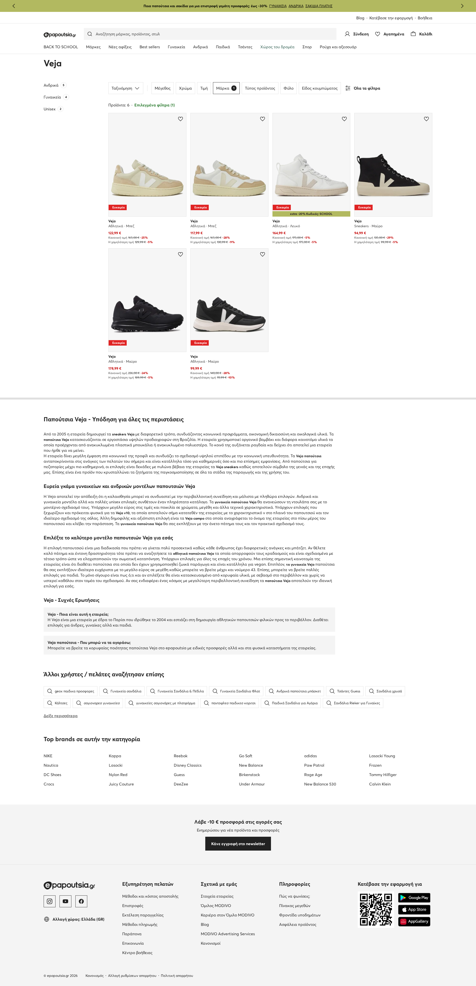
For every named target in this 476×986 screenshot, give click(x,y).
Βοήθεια (425, 17)
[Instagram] (50, 901)
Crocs (49, 784)
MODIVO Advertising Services (228, 933)
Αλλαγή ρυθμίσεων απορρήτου (132, 975)
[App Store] (414, 910)
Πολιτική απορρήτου (177, 975)
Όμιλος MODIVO (216, 905)
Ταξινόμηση (122, 88)
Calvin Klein (380, 784)
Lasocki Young (382, 755)
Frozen (375, 765)
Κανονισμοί (210, 943)
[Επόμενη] (462, 6)
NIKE (48, 755)
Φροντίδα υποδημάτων (300, 914)
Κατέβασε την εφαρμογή (391, 17)
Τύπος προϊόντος (260, 88)
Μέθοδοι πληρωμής (139, 924)
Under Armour (252, 784)
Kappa (115, 755)
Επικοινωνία (133, 943)
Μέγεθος (163, 88)
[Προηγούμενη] (14, 6)
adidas (310, 755)
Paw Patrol (314, 765)
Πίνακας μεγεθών (294, 905)
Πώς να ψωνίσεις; (294, 896)
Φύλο (289, 88)
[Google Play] (414, 898)
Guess (179, 774)
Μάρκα (225, 88)
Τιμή (204, 88)
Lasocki (115, 765)
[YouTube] (65, 901)
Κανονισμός (95, 975)
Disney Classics (188, 765)
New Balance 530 (320, 784)
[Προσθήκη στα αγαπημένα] (180, 119)
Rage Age (313, 774)
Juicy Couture (121, 784)
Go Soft (245, 755)
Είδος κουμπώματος (320, 88)
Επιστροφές (132, 905)
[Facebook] (81, 901)
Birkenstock (249, 774)
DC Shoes (52, 774)
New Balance (251, 765)
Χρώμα (185, 88)
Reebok (180, 755)
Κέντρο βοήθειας (137, 952)
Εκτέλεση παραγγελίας (143, 914)
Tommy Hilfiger (383, 774)
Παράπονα (132, 933)
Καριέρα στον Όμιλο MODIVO (227, 914)
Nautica (51, 765)
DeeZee (181, 784)
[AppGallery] (414, 922)
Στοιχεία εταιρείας (217, 896)
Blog (360, 17)
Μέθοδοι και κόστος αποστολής (150, 896)
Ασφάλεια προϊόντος (297, 924)
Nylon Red (118, 774)
